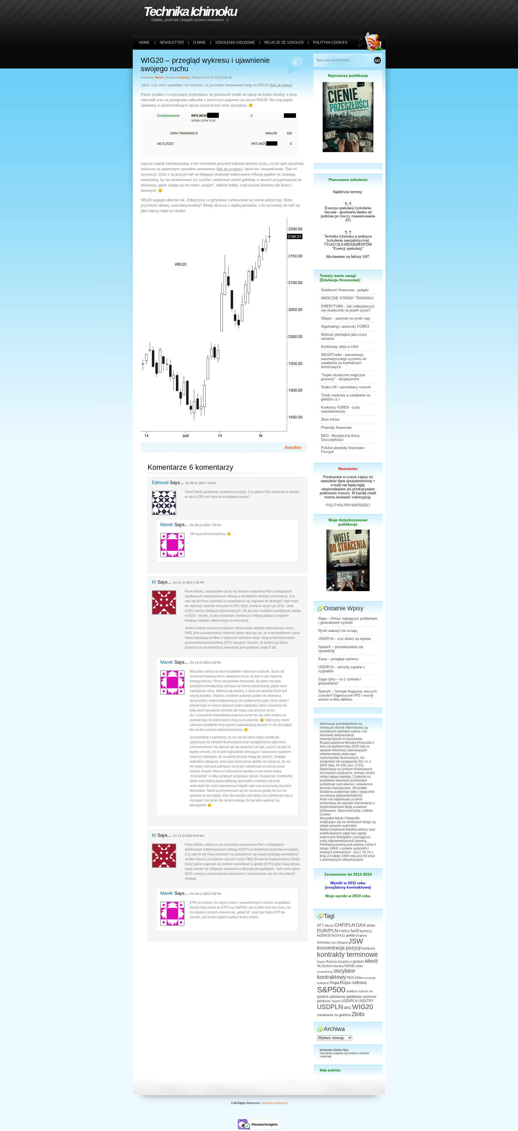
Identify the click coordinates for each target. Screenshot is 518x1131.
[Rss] (371, 11)
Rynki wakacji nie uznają (337, 631)
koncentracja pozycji (339, 948)
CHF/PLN (344, 925)
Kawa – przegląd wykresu (338, 659)
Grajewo (361, 935)
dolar (371, 925)
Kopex (321, 961)
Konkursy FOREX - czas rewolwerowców (340, 409)
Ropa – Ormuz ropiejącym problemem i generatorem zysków (347, 620)
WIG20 (362, 1006)
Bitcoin (329, 925)
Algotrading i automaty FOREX (345, 326)
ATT (320, 925)
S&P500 (331, 989)
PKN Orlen (355, 978)
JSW (355, 941)
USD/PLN (349, 1001)
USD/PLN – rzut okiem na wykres (344, 639)
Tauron (335, 1001)
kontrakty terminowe (347, 954)
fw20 (355, 930)
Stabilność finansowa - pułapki (345, 290)
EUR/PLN (327, 930)
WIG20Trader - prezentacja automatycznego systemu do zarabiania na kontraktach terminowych (343, 361)
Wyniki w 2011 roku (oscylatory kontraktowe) (348, 885)
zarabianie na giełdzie (334, 1015)
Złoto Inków (330, 419)
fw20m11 (338, 935)
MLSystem (324, 966)
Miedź (371, 961)
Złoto (358, 1014)
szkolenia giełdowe (345, 996)
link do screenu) (229, 169)
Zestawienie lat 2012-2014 (348, 874)
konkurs (368, 948)
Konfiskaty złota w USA (339, 347)
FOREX (344, 931)
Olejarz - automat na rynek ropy (345, 318)
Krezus (331, 962)
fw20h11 (366, 931)
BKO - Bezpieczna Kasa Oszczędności (340, 438)
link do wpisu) (281, 85)
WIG (347, 1008)
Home (144, 42)
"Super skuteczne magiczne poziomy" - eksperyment (343, 377)
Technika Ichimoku (190, 11)
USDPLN (330, 1006)
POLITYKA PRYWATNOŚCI (348, 505)
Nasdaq (338, 966)
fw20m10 (324, 935)
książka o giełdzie (351, 962)
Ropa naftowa (353, 982)
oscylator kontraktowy (336, 974)
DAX (361, 925)
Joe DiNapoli (339, 942)
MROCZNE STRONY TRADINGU (347, 298)
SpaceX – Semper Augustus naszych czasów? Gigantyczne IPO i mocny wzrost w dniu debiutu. (347, 695)
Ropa (334, 982)
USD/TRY (366, 1001)
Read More (293, 447)
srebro (351, 991)
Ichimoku (323, 942)
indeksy (184, 77)
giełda (350, 935)
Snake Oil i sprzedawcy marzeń (346, 387)
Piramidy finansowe (336, 428)
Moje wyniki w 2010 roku (347, 896)
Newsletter (348, 469)
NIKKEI (349, 966)
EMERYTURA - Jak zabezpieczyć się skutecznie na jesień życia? (347, 308)
